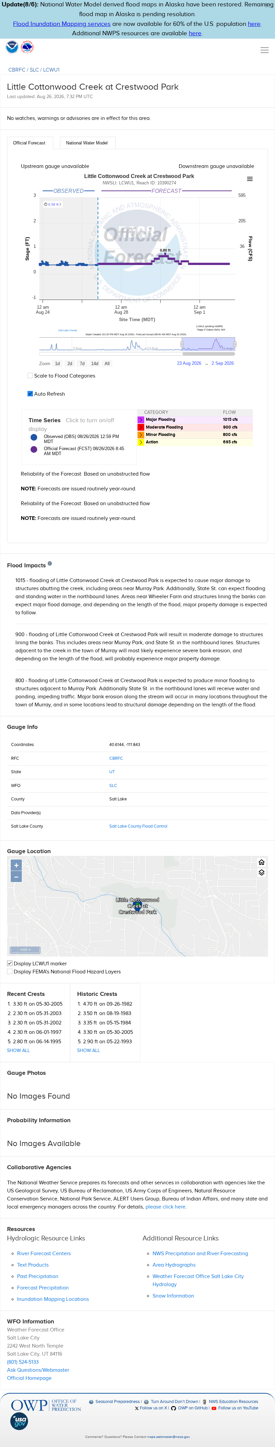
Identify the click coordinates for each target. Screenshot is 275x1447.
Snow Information (173, 1296)
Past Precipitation (37, 1276)
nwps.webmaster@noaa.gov (168, 1437)
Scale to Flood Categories (64, 376)
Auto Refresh (49, 394)
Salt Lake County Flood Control (138, 826)
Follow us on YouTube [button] (237, 1408)
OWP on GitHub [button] (192, 1408)
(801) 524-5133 (23, 1362)
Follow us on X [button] (153, 1408)
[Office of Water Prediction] (46, 1405)
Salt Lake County (67, 330)
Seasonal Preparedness (117, 1401)
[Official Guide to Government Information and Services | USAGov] (46, 1421)
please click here (165, 1207)
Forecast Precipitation (43, 1288)
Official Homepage (29, 1378)
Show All (18, 1050)
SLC (34, 70)
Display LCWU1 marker (39, 964)
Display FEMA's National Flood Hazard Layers (66, 972)
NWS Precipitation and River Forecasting (200, 1254)
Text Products (33, 1265)
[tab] (30, 143)
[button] (267, 5)
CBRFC (16, 70)
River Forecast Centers (44, 1254)
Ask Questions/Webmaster (38, 1370)
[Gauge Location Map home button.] (261, 862)
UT (112, 772)
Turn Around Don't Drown (174, 1401)
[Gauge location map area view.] (261, 873)
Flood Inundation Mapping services (62, 24)
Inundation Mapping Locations (53, 1299)
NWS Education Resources (233, 1401)
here (254, 24)
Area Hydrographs (174, 1265)
